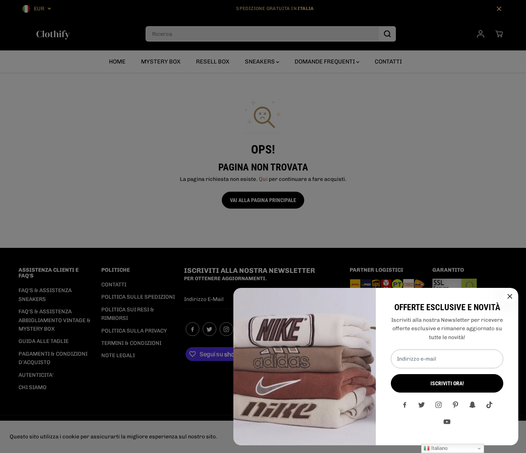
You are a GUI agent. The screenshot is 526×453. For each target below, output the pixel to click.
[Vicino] (509, 296)
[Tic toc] (489, 404)
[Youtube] (447, 421)
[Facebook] (404, 404)
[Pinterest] (455, 404)
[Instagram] (438, 404)
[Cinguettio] (421, 404)
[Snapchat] (472, 404)
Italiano (438, 448)
